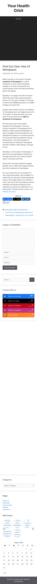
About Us (6, 501)
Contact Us (6, 509)
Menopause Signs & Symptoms (16, 210)
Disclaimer (6, 503)
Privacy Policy (7, 505)
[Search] (32, 280)
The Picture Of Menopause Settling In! (19, 212)
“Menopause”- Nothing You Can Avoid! (19, 215)
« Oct (4, 573)
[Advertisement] (18, 41)
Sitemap (5, 507)
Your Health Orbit (18, 8)
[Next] (32, 528)
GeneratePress (18, 581)
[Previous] (4, 528)
